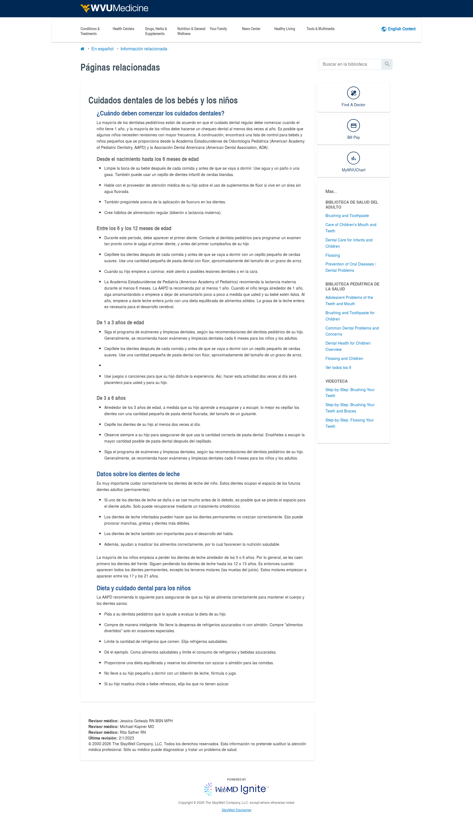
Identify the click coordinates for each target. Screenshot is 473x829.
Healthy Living (284, 28)
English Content (402, 28)
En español (102, 48)
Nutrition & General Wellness (191, 31)
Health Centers (123, 28)
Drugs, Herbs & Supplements (156, 31)
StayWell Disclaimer (237, 809)
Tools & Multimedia (320, 28)
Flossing (332, 255)
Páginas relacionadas (120, 67)
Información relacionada (143, 48)
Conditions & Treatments (90, 31)
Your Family (218, 28)
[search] (350, 64)
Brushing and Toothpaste (347, 215)
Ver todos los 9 (338, 367)
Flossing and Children (344, 358)
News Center (251, 28)
